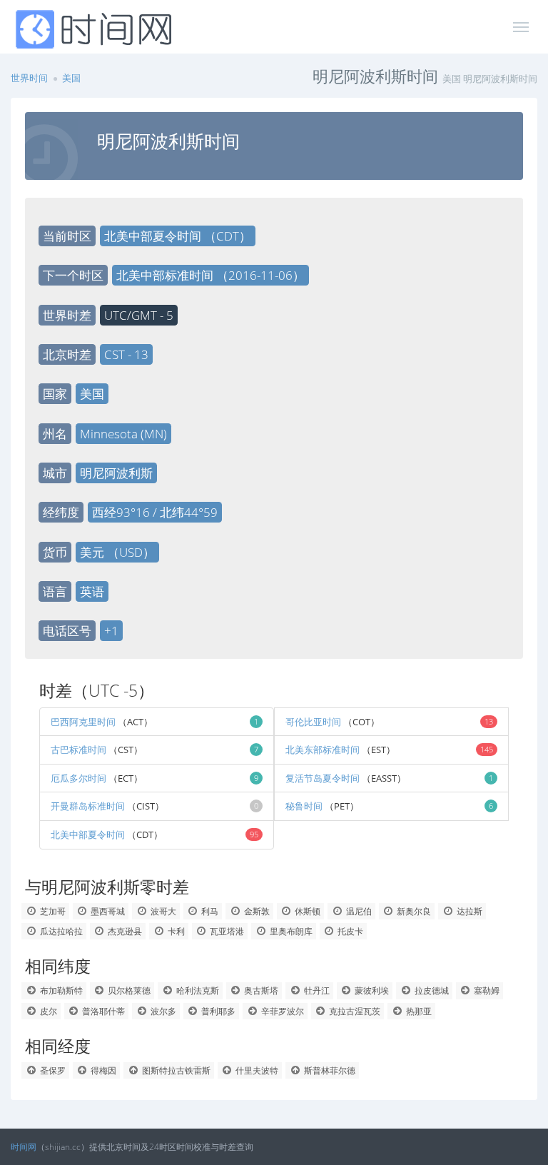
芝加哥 (52, 911)
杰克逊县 (124, 931)
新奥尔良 (413, 911)
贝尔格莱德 (128, 990)
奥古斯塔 (260, 990)
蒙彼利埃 (370, 990)
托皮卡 (349, 931)
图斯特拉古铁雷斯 (175, 1070)
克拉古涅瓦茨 (353, 1011)
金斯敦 (256, 911)
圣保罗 (52, 1070)
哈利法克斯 (196, 990)
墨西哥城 (106, 911)
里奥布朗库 (290, 931)
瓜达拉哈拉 (60, 931)
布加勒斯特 (60, 990)
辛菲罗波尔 (281, 1011)
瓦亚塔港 (226, 931)
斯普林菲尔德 (328, 1070)
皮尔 (47, 1011)
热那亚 (418, 1011)
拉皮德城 (430, 990)
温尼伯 (358, 911)
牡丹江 (316, 990)
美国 (71, 77)
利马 (208, 911)
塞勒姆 (485, 990)
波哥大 (162, 911)
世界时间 (29, 77)
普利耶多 (217, 1011)
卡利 (175, 931)
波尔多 (162, 1011)
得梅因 (102, 1070)
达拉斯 (468, 911)
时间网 (23, 1147)
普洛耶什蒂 (102, 1011)
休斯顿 (306, 911)
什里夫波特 (255, 1070)
